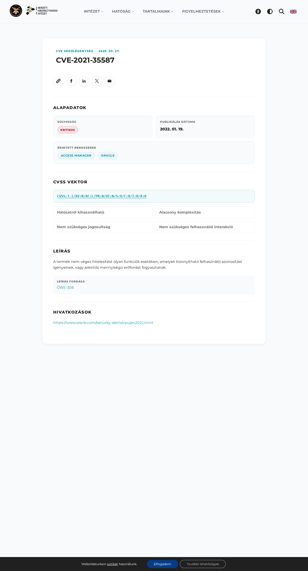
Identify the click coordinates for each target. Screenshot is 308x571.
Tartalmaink (156, 11)
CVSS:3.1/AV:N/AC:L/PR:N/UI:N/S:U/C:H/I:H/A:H (101, 196)
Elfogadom (162, 564)
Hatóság (121, 11)
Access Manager (76, 155)
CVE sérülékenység (75, 51)
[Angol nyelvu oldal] (293, 11)
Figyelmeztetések (201, 11)
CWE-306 (65, 287)
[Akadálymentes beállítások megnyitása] (258, 11)
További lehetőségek (203, 564)
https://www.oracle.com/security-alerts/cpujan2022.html (103, 323)
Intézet (92, 11)
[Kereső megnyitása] (282, 11)
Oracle (108, 155)
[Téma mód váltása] (270, 11)
